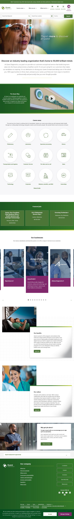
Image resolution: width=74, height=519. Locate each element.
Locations (64, 465)
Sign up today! (46, 444)
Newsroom (64, 484)
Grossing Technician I (62, 212)
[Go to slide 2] (30, 299)
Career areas (20, 8)
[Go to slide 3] (32, 299)
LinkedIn (70, 492)
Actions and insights (25, 480)
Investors (64, 475)
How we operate (24, 470)
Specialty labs (64, 479)
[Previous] (3, 300)
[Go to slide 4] (34, 299)
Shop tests (23, 484)
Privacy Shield (36, 507)
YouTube (66, 492)
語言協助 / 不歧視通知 (25, 507)
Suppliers (22, 482)
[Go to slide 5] (36, 299)
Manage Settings (64, 514)
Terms (34, 504)
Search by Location (37, 16)
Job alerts (52, 9)
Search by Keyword (7, 16)
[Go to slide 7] (41, 299)
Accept (50, 514)
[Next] (71, 300)
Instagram (64, 494)
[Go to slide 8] (43, 299)
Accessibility (44, 507)
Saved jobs (57, 9)
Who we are (32, 8)
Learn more (37, 351)
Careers (65, 470)
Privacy (28, 504)
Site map (22, 504)
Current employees (68, 9)
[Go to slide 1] (28, 299)
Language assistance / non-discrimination (29, 506)
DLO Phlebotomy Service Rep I (37, 213)
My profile (63, 9)
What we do (43, 8)
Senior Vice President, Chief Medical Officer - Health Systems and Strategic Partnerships (12, 215)
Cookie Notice (41, 504)
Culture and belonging (26, 477)
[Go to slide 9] (45, 299)
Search (68, 16)
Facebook (59, 492)
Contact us (49, 504)
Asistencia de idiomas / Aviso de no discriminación (53, 506)
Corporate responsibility (27, 475)
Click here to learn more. (57, 2)
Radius (56, 16)
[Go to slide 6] (39, 299)
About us (22, 468)
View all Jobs (37, 188)
